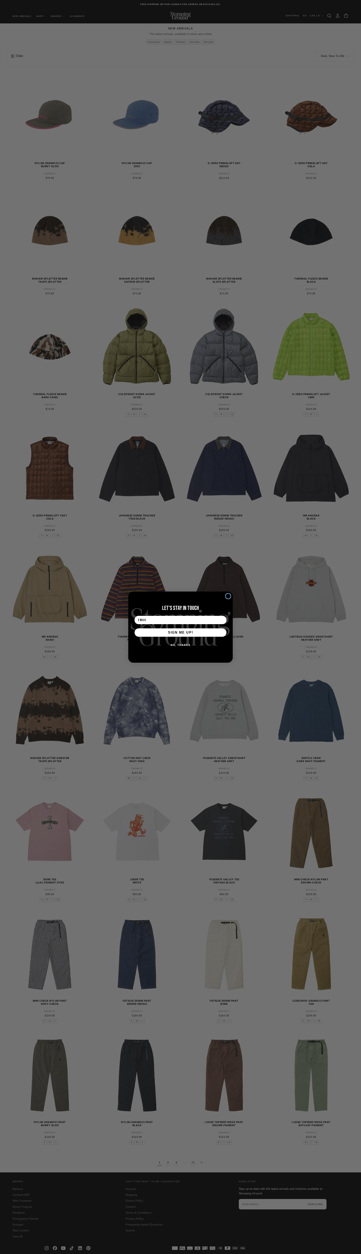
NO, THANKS (181, 645)
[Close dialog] (228, 596)
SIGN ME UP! (180, 632)
